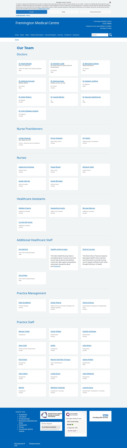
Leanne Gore (88, 387)
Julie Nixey (87, 345)
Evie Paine (23, 359)
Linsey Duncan (25, 138)
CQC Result (22, 417)
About (22, 35)
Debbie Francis (25, 208)
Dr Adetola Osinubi (26, 81)
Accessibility (23, 414)
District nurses (89, 249)
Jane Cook (23, 345)
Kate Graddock (25, 302)
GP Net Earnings (24, 419)
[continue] (57, 266)
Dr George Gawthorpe (92, 97)
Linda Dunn (55, 373)
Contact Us (67, 35)
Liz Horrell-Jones (25, 222)
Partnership (23, 425)
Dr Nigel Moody (25, 63)
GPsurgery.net (18, 443)
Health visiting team (59, 249)
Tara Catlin (23, 373)
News (27, 35)
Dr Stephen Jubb (57, 63)
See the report (72, 430)
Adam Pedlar (88, 359)
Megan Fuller (24, 331)
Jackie (53, 345)
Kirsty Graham (56, 138)
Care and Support (50, 35)
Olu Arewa (23, 275)
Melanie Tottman (58, 387)
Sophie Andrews (89, 331)
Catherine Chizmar (26, 167)
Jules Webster (88, 373)
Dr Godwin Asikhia (90, 81)
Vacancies (76, 35)
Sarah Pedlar (56, 331)
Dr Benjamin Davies (91, 63)
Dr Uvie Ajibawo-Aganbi (28, 111)
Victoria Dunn (88, 302)
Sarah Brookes (57, 181)
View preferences (95, 12)
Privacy (28, 15)
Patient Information (36, 35)
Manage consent (34, 443)
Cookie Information (20, 15)
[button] (110, 2)
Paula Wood (55, 167)
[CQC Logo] (72, 416)
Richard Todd (88, 167)
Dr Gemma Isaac (57, 81)
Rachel (21, 387)
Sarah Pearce (56, 302)
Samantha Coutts (58, 208)
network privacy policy (44, 8)
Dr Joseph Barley (57, 97)
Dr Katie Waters (25, 97)
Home (17, 35)
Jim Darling (23, 249)
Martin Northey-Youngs (60, 359)
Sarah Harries (24, 181)
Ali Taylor (86, 138)
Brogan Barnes (89, 208)
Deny (63, 12)
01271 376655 (107, 23)
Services (60, 35)
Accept (31, 12)
